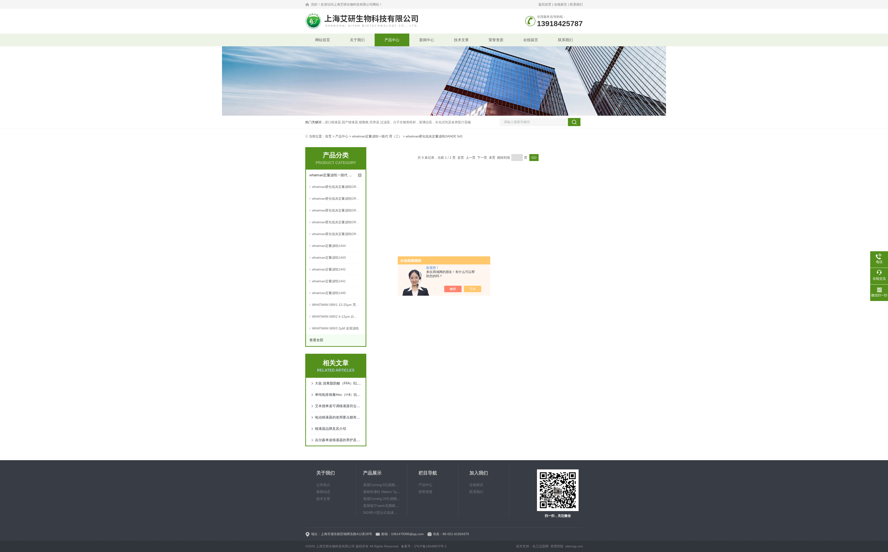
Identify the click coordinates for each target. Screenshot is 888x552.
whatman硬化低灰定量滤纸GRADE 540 (339, 198)
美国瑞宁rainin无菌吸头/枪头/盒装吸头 (382, 506)
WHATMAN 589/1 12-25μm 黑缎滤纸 (339, 305)
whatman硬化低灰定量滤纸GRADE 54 (339, 210)
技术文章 (461, 40)
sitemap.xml (574, 546)
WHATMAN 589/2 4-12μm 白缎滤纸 (338, 316)
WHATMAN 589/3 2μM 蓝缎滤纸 (335, 328)
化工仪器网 (540, 546)
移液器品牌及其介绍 (330, 429)
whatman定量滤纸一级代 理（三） (377, 136)
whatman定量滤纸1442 (329, 269)
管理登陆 (556, 546)
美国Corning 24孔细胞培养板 (382, 499)
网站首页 (322, 40)
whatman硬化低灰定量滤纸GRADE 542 (339, 187)
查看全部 (316, 340)
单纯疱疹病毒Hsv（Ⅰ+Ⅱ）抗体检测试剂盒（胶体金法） (338, 395)
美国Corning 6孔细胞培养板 (382, 485)
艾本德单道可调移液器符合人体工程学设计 (338, 406)
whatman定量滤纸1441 (329, 281)
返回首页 (544, 4)
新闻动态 (323, 492)
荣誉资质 (496, 40)
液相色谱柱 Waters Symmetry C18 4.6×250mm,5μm (382, 492)
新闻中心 (426, 40)
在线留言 (560, 4)
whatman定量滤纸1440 (329, 293)
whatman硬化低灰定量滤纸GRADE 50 (339, 234)
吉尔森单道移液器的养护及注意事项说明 (338, 440)
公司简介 (323, 485)
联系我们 (576, 4)
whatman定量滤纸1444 (329, 246)
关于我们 (357, 40)
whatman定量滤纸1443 (329, 257)
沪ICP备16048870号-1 (430, 546)
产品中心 (392, 40)
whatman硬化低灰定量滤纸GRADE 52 (339, 222)
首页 (328, 136)
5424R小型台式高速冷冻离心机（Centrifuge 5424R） (382, 513)
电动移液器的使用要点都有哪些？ (338, 417)
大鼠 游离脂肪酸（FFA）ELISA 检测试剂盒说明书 (338, 383)
